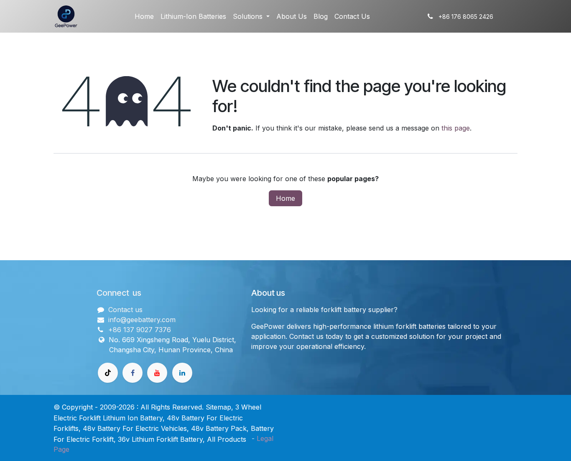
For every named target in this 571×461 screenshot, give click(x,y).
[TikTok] (108, 373)
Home (285, 198)
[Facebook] (132, 373)
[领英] (182, 373)
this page (455, 128)
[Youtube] (157, 373)
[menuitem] (144, 16)
